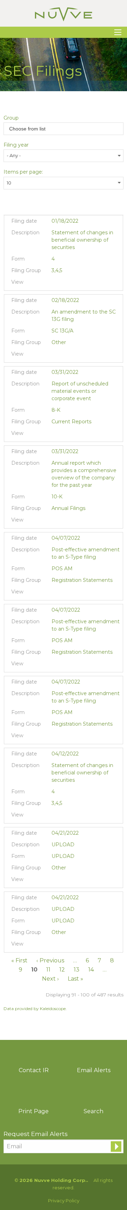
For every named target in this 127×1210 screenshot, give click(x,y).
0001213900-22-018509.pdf (56, 737)
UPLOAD (63, 856)
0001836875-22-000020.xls (73, 521)
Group (11, 118)
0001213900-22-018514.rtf (64, 665)
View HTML (82, 283)
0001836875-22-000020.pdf (56, 521)
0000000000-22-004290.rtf (64, 881)
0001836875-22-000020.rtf (64, 521)
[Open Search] (117, 32)
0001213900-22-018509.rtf (64, 737)
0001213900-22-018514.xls (73, 665)
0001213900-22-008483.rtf (64, 355)
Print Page (33, 1111)
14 (91, 969)
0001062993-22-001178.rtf (64, 283)
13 (76, 969)
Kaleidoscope (53, 1008)
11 (48, 969)
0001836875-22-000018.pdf (56, 434)
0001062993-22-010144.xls (73, 816)
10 (34, 969)
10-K (57, 496)
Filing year (16, 145)
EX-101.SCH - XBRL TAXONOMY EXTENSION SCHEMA (82, 434)
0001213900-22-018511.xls (73, 593)
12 (62, 969)
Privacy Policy (63, 1200)
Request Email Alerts (36, 1133)
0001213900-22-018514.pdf (56, 665)
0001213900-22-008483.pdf (56, 355)
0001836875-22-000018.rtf (64, 434)
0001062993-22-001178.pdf (56, 283)
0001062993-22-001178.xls (73, 283)
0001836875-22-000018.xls (73, 434)
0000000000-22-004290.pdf (56, 881)
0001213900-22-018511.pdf (56, 593)
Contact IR (34, 1070)
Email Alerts (93, 1070)
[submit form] (116, 1146)
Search (93, 1111)
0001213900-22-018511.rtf (64, 593)
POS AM (62, 568)
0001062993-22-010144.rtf (64, 816)
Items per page (23, 172)
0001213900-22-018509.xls (73, 737)
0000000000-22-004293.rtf (64, 945)
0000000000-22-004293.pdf (56, 945)
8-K (56, 410)
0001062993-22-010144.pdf (56, 816)
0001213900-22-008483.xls (73, 355)
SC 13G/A (62, 331)
